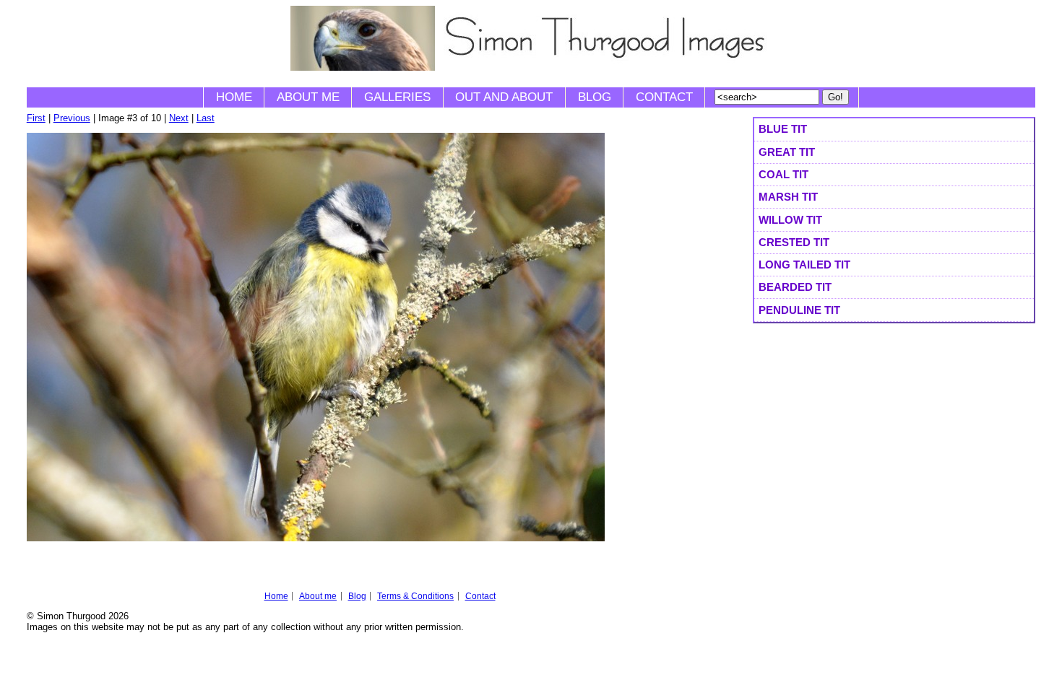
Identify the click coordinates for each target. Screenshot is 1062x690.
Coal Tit (783, 174)
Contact (664, 97)
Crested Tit (794, 242)
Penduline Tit (799, 310)
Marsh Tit (788, 197)
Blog (594, 97)
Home (234, 97)
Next (179, 118)
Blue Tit (783, 129)
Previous (71, 118)
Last (206, 118)
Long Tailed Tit (804, 264)
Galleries (397, 97)
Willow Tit (790, 220)
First (36, 118)
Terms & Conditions (415, 596)
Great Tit (787, 152)
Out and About (504, 97)
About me (308, 97)
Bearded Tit (795, 287)
